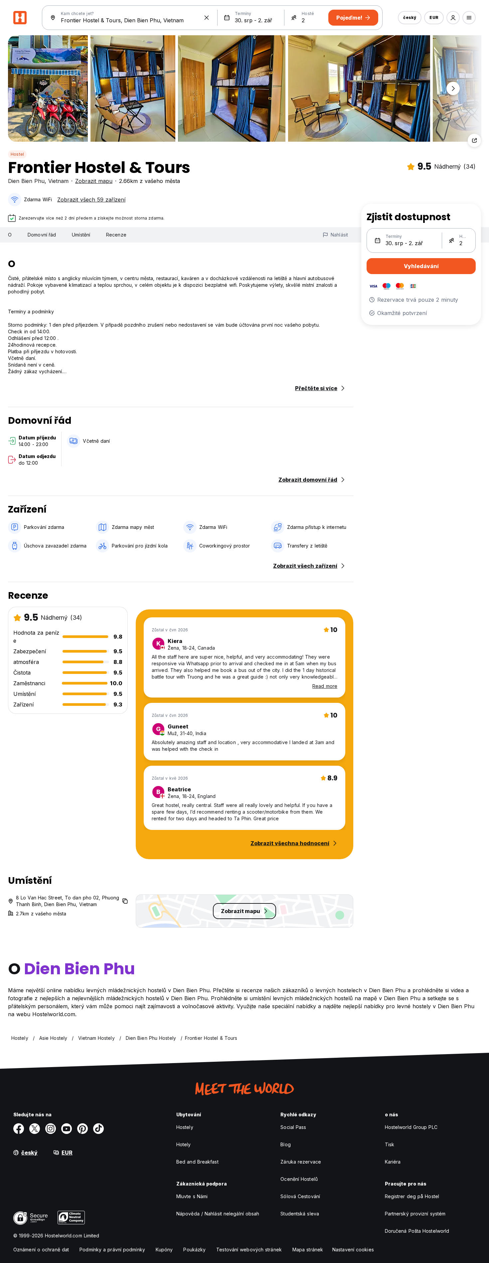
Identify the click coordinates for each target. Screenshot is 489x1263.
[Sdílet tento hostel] (474, 140)
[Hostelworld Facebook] (18, 1128)
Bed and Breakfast (197, 1162)
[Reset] (207, 18)
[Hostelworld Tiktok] (98, 1128)
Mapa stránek (307, 1249)
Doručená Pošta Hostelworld (417, 1231)
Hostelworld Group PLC (411, 1127)
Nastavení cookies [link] (353, 1249)
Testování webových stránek (249, 1249)
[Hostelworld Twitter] (34, 1128)
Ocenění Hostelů (299, 1179)
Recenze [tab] (116, 234)
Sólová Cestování (300, 1196)
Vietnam (58, 181)
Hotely (183, 1144)
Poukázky (194, 1249)
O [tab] (10, 234)
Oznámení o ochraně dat (41, 1249)
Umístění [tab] (81, 234)
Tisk (389, 1144)
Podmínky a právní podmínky (112, 1249)
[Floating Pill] (453, 88)
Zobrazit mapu (93, 181)
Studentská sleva (299, 1213)
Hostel (17, 154)
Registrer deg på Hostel (412, 1196)
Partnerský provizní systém (415, 1213)
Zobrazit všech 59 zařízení (91, 199)
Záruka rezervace (300, 1162)
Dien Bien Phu (26, 181)
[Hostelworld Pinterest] (82, 1128)
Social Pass (293, 1127)
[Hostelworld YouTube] (66, 1128)
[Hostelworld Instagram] (50, 1128)
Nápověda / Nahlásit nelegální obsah (217, 1213)
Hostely (184, 1127)
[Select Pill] (453, 17)
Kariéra (393, 1162)
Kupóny (164, 1249)
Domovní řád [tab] (42, 234)
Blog (285, 1144)
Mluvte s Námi (192, 1196)
